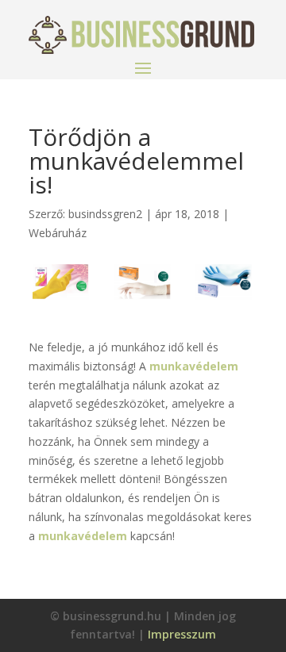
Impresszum (182, 634)
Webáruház (58, 232)
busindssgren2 (105, 213)
